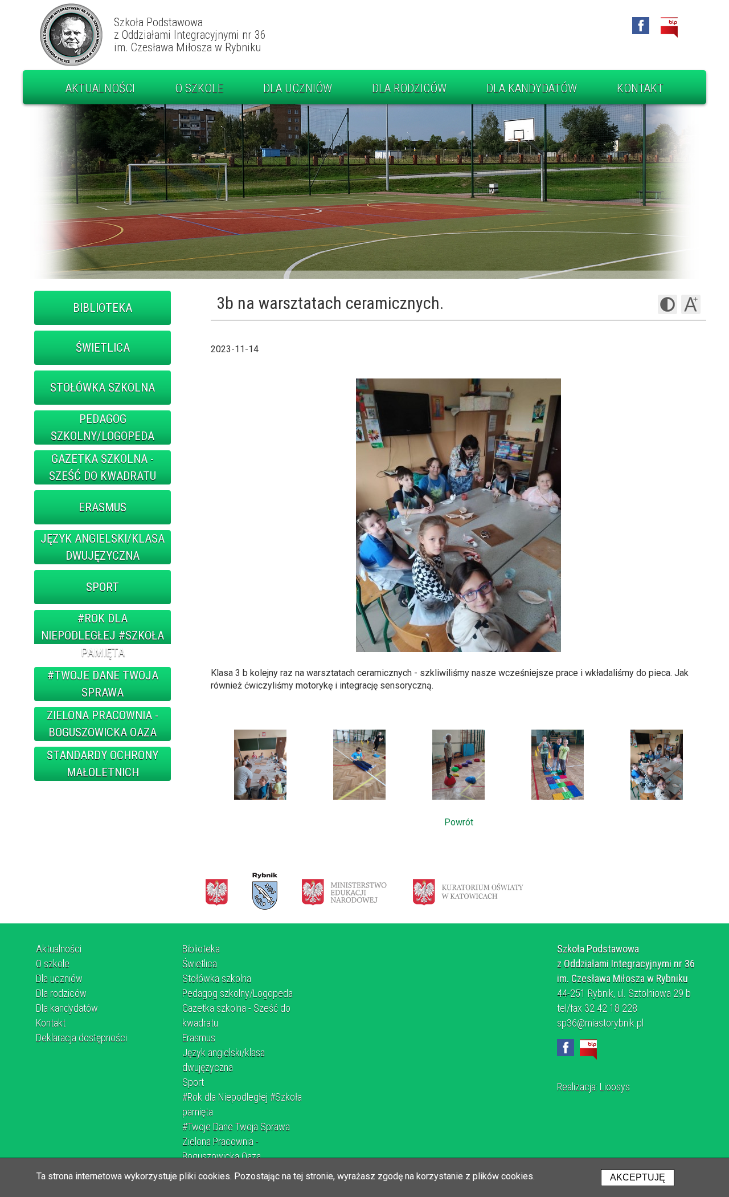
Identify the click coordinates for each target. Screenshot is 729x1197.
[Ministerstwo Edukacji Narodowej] (344, 891)
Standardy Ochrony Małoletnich (102, 763)
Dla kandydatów (531, 88)
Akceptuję (637, 1177)
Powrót (458, 822)
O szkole (199, 88)
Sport (102, 587)
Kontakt (640, 88)
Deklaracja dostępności (81, 1038)
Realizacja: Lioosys (593, 1087)
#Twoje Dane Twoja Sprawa (102, 684)
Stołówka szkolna (102, 387)
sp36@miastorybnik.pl (600, 1023)
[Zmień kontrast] (667, 304)
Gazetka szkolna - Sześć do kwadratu (102, 467)
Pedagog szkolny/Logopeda (102, 427)
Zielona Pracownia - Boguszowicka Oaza (102, 724)
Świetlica (103, 348)
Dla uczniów (297, 88)
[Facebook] (640, 25)
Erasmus (102, 507)
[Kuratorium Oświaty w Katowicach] (468, 891)
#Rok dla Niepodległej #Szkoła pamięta (102, 635)
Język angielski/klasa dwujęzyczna (102, 547)
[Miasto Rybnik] (265, 891)
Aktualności (100, 88)
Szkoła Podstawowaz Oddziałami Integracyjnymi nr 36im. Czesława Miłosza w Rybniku (190, 34)
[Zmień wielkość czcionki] (691, 304)
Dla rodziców (409, 88)
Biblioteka (102, 308)
